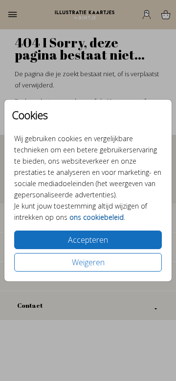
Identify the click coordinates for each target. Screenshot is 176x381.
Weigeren (88, 262)
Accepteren (88, 239)
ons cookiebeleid (96, 217)
